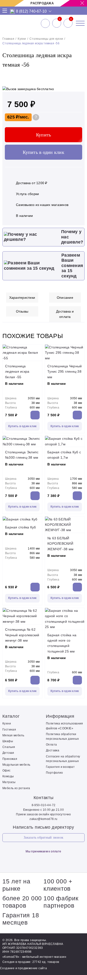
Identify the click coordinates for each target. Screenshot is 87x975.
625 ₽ (12, 117)
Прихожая (9, 759)
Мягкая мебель (13, 735)
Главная (8, 38)
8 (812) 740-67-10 (31, 11)
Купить (43, 134)
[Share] (71, 5)
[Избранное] (56, 23)
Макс (12, 11)
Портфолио (54, 772)
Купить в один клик (43, 152)
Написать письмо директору (43, 827)
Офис (6, 770)
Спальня (8, 747)
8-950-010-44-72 (44, 805)
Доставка (52, 750)
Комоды (8, 776)
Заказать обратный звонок (43, 837)
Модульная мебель (16, 764)
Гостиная (9, 729)
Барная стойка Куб (20, 527)
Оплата (51, 744)
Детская (8, 753)
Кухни (22, 38)
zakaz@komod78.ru (43, 819)
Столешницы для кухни (46, 38)
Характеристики (22, 297)
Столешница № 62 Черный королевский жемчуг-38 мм (22, 635)
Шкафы (7, 741)
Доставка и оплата (65, 314)
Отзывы (22, 311)
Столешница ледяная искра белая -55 (17, 371)
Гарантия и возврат (60, 767)
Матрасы (9, 782)
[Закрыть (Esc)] (81, 5)
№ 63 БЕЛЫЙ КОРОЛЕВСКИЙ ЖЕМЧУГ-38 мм (60, 543)
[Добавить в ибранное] (78, 74)
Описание (65, 297)
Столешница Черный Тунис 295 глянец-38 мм (64, 371)
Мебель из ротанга (16, 788)
